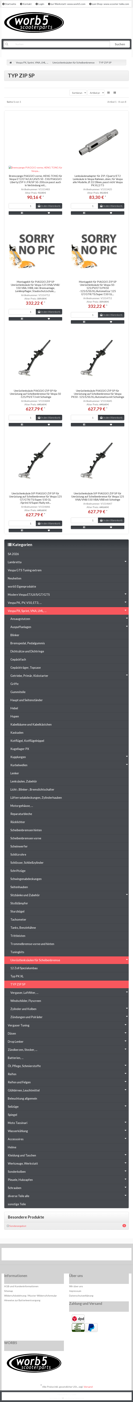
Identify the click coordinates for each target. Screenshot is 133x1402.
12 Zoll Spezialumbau (24, 968)
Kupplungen (18, 757)
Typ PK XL (17, 976)
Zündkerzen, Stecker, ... (22, 1050)
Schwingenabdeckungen (26, 879)
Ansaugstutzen (20, 619)
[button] (108, 92)
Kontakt (27, 3)
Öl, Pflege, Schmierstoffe (24, 1066)
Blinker (14, 635)
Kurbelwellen (18, 765)
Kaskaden (16, 732)
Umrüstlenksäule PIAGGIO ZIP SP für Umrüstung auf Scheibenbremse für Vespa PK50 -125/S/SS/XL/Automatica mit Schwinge (97, 393)
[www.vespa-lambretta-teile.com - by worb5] (34, 22)
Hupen (14, 716)
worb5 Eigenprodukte (22, 586)
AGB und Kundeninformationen (21, 1286)
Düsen (12, 1033)
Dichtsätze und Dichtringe (27, 651)
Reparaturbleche (21, 814)
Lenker (14, 773)
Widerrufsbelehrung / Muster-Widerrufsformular (30, 1295)
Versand (88, 1386)
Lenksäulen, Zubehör (23, 781)
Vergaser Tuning (18, 1025)
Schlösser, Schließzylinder (27, 862)
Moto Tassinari (17, 1123)
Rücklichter (17, 822)
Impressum (75, 1290)
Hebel (14, 708)
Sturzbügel (17, 911)
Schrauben (14, 1188)
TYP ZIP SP (17, 984)
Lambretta (14, 562)
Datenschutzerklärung (81, 1295)
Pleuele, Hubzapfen (20, 1180)
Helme (12, 1147)
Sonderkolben (17, 1171)
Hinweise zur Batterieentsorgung (22, 1300)
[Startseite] (11, 62)
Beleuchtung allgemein (22, 1098)
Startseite (10, 3)
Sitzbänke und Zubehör (25, 895)
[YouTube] (67, 1255)
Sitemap (8, 1290)
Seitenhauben (19, 887)
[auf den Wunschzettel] (49, 213)
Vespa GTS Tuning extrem (25, 570)
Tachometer (18, 919)
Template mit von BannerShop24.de (66, 1398)
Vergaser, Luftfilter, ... (24, 992)
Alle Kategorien (21, 53)
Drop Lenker (16, 1041)
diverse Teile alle (18, 1196)
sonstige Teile (17, 1204)
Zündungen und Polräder (26, 1017)
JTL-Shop (72, 1394)
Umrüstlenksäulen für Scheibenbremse (35, 960)
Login (41, 3)
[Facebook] (56, 1255)
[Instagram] (77, 1255)
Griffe (14, 684)
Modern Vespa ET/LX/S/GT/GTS (29, 594)
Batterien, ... (16, 1058)
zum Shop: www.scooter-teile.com (110, 3)
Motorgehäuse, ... (21, 806)
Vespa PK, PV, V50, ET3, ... (25, 603)
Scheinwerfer (19, 846)
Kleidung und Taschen (22, 1155)
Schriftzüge (17, 871)
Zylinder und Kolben (23, 1009)
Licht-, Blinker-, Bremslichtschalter (32, 789)
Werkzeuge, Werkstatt (23, 1163)
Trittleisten (17, 936)
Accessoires (16, 1139)
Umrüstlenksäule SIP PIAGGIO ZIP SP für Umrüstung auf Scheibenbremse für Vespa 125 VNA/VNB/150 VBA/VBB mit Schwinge (97, 496)
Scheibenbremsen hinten (26, 830)
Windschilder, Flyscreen (25, 1001)
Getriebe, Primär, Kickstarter (29, 675)
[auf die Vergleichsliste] (22, 213)
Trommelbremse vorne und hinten (32, 944)
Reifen (12, 1074)
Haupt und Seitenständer (26, 700)
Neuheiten (14, 578)
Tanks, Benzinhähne (23, 927)
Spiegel (12, 1115)
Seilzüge (13, 1106)
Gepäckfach (18, 659)
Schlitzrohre (18, 854)
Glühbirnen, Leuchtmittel (24, 1090)
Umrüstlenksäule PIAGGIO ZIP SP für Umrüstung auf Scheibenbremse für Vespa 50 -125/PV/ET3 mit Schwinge (35, 393)
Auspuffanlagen (20, 627)
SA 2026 (13, 554)
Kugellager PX (19, 749)
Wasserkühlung (18, 1131)
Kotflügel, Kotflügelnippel (27, 740)
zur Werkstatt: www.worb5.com (68, 3)
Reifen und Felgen (19, 1082)
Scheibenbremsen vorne (25, 838)
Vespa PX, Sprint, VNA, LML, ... (27, 611)
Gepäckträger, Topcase (25, 667)
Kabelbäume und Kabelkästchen (31, 724)
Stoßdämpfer (19, 903)
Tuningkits (17, 952)
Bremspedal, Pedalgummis (27, 643)
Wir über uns (76, 1286)
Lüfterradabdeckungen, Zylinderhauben (36, 797)
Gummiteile (17, 692)
